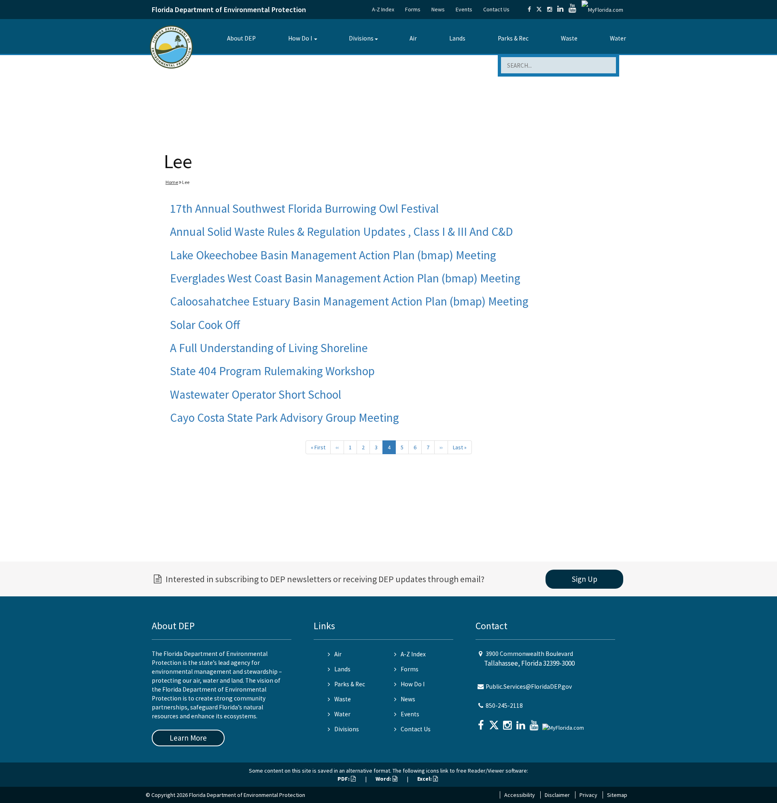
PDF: (344, 778)
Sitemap (617, 795)
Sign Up (584, 579)
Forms (412, 9)
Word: (384, 778)
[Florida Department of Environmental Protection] (171, 46)
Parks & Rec (513, 38)
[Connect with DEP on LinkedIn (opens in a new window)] (560, 9)
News (438, 9)
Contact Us (496, 9)
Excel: (425, 778)
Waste (569, 38)
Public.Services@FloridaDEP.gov (529, 686)
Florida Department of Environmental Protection (229, 9)
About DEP (241, 38)
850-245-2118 (504, 705)
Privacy (588, 795)
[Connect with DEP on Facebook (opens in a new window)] (529, 9)
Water (618, 38)
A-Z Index (383, 9)
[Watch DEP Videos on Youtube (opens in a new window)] (572, 9)
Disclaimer (557, 795)
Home (172, 182)
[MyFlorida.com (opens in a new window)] (602, 9)
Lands (457, 38)
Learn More (188, 738)
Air (413, 38)
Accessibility (519, 795)
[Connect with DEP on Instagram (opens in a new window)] (549, 9)
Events (464, 9)
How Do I (300, 38)
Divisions (361, 38)
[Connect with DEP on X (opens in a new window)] (539, 9)
